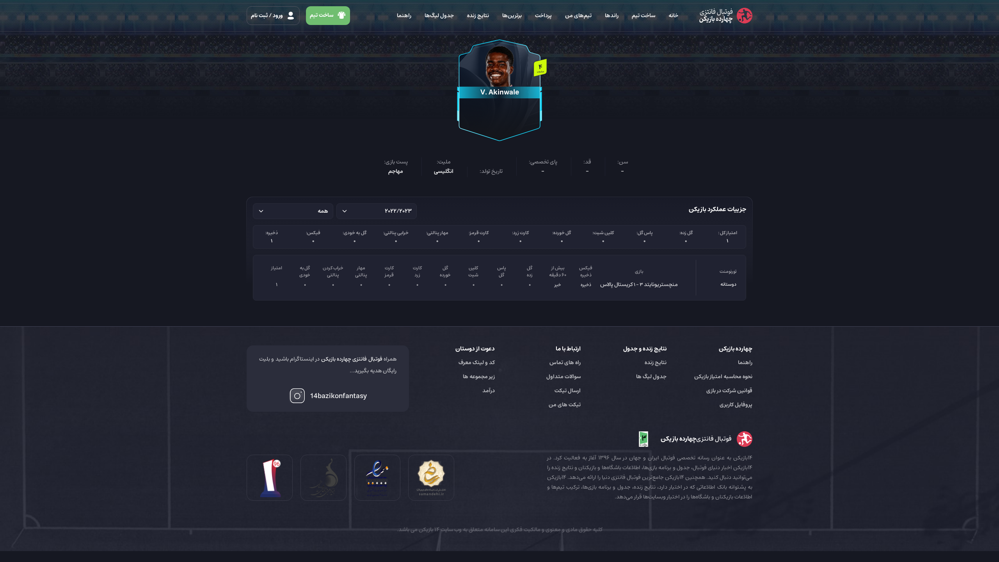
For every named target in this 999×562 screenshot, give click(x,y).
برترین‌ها (512, 15)
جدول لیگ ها (651, 376)
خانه (673, 15)
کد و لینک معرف (477, 362)
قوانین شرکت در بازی (729, 390)
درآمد (488, 390)
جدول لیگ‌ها (439, 15)
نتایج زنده (478, 15)
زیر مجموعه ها (479, 376)
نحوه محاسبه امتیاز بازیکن (723, 376)
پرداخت (543, 15)
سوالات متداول (563, 376)
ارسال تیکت (568, 390)
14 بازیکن (428, 529)
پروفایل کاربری (736, 404)
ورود (267, 15)
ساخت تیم (643, 15)
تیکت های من (565, 404)
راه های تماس (565, 362)
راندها (612, 15)
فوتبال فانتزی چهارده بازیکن (351, 359)
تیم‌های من (578, 15)
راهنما (404, 15)
